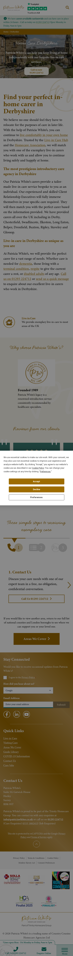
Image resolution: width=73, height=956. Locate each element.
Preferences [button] (45, 471)
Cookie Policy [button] (38, 468)
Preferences (36, 497)
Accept (36, 481)
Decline (36, 489)
